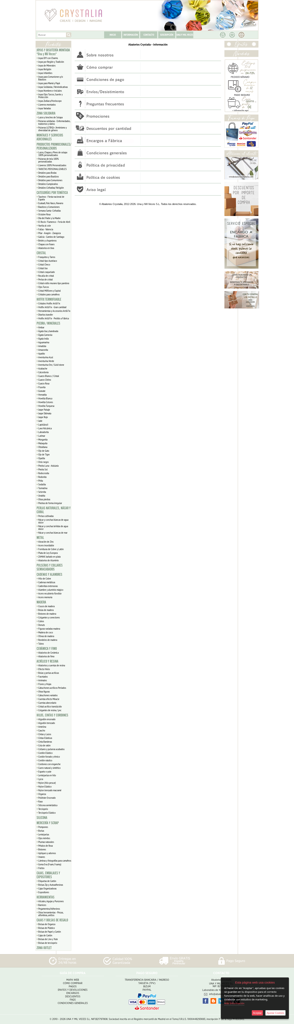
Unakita (41, 495)
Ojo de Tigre (44, 454)
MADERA (41, 602)
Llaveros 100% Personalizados (52, 165)
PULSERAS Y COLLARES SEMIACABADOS (50, 567)
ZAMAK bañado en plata (49, 556)
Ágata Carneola (45, 334)
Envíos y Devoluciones (72, 990)
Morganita (42, 439)
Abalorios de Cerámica (48, 652)
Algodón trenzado (46, 723)
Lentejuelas (43, 834)
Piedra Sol (43, 469)
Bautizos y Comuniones (49, 207)
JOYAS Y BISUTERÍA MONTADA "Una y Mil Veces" (53, 52)
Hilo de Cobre (44, 578)
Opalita (41, 458)
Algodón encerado (46, 719)
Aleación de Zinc (46, 541)
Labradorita (43, 432)
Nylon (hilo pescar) (47, 782)
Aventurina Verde (46, 361)
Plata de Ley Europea (48, 552)
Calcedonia (43, 372)
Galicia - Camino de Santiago (51, 236)
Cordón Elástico (45, 752)
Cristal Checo (44, 264)
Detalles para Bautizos (48, 176)
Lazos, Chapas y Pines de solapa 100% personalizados (52, 154)
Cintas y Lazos (44, 734)
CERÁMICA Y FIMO (47, 648)
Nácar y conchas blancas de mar (52, 532)
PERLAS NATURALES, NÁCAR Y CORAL (54, 510)
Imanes (41, 856)
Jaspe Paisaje (44, 409)
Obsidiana (42, 447)
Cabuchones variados (48, 695)
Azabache (42, 368)
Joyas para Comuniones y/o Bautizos (50, 78)
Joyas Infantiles (45, 73)
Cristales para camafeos (49, 294)
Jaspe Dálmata (44, 413)
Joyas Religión (44, 69)
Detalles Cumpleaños (48, 184)
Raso (40, 801)
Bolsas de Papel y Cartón (49, 931)
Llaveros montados (47, 104)
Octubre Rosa (44, 214)
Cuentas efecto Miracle (48, 699)
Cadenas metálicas (46, 582)
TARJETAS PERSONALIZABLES (52, 169)
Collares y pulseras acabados (51, 749)
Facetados (43, 676)
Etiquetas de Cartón (47, 881)
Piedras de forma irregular (50, 503)
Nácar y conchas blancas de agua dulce (53, 521)
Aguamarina (43, 342)
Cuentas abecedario (47, 702)
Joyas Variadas (44, 108)
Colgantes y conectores (49, 617)
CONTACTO (148, 35)
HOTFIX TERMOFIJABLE (49, 299)
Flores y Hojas (44, 684)
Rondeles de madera (47, 639)
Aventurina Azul (45, 357)
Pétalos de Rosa (45, 845)
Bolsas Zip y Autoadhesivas (50, 884)
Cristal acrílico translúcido (50, 706)
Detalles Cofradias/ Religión (51, 187)
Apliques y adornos (47, 853)
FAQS (73, 1000)
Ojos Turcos (43, 287)
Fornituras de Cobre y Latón (51, 549)
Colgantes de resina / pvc (49, 710)
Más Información (234, 1003)
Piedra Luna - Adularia (48, 465)
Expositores (43, 892)
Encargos (72, 993)
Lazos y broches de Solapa (50, 117)
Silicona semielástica (47, 805)
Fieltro (41, 868)
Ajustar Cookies (275, 1012)
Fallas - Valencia (45, 229)
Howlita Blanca (45, 398)
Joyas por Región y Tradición (51, 61)
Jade (40, 420)
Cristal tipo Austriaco (47, 260)
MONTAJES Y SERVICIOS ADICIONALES (50, 137)
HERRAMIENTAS (45, 897)
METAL (40, 538)
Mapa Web (72, 980)
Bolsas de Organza (46, 924)
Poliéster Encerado (47, 797)
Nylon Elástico (45, 786)
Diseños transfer (45, 314)
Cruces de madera (46, 606)
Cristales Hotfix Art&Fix (49, 303)
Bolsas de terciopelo (47, 942)
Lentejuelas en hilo (47, 775)
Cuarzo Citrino (44, 379)
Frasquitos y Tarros (46, 257)
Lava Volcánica (45, 428)
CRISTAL (41, 253)
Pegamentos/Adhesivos (49, 908)
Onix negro (43, 462)
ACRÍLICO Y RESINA (47, 661)
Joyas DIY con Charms (48, 58)
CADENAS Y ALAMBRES (49, 574)
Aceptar (257, 1012)
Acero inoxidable (46, 545)
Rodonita (42, 477)
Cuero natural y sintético (49, 767)
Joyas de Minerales (46, 65)
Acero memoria (45, 597)
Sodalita (42, 484)
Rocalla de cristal (46, 275)
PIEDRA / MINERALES (48, 323)
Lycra (40, 779)
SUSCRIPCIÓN (166, 35)
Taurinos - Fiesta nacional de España (51, 198)
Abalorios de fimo (46, 656)
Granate (41, 391)
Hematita (42, 394)
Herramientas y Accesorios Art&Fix (54, 311)
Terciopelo (43, 809)
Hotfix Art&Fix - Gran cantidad (52, 307)
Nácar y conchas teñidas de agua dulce (53, 527)
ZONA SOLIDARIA (46, 113)
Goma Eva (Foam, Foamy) (49, 864)
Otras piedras (44, 499)
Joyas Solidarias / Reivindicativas (53, 87)
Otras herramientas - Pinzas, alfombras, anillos (50, 914)
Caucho (41, 730)
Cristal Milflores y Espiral (49, 290)
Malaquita (42, 443)
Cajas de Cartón (45, 935)
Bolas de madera (46, 610)
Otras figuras (44, 691)
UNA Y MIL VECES (184, 35)
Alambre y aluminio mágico (50, 589)
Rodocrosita (43, 473)
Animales (42, 680)
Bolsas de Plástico (46, 928)
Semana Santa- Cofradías (49, 210)
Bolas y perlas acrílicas (48, 672)
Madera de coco (45, 632)
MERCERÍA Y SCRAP (48, 823)
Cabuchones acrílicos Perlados (52, 687)
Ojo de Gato (43, 450)
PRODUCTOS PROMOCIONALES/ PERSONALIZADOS (54, 146)
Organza (42, 794)
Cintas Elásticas (45, 738)
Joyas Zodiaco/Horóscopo (50, 100)
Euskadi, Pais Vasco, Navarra (50, 203)
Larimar (41, 435)
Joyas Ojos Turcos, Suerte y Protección (50, 96)
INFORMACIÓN (131, 35)
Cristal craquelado (46, 272)
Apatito (41, 353)
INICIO (113, 35)
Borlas (41, 830)
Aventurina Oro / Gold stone (51, 364)
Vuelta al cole (44, 225)
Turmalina (42, 488)
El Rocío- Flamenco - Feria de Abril (54, 221)
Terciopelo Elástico (47, 812)
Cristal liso (43, 268)
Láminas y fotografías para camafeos (54, 860)
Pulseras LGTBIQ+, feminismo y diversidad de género (52, 129)
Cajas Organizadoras (47, 888)
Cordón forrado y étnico (49, 756)
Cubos (41, 621)
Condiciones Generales (73, 1003)
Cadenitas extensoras (48, 586)
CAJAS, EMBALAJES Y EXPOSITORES (48, 875)
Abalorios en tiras (46, 248)
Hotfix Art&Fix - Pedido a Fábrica (53, 318)
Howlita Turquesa (46, 405)
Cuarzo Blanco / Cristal (48, 376)
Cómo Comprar (72, 983)
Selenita (42, 491)
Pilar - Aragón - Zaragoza (49, 233)
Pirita (40, 480)
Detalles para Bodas (47, 172)
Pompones (43, 827)
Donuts (41, 625)
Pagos (73, 986)
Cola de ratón (44, 745)
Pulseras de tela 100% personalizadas (48, 160)
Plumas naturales (46, 842)
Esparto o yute (44, 771)
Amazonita (43, 349)
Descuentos (72, 996)
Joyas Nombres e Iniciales (50, 90)
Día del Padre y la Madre (49, 218)
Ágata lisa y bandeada (48, 331)
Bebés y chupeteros (47, 240)
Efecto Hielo (44, 669)
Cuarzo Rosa (43, 383)
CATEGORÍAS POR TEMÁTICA (52, 193)
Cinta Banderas (45, 741)
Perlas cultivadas (46, 516)
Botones (42, 849)
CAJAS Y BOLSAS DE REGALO (52, 920)
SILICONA (42, 818)
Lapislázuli (43, 424)
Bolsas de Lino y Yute (48, 939)
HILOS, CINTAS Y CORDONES (52, 715)
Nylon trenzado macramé (49, 790)
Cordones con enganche (49, 764)
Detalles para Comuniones (50, 180)
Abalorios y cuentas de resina (51, 665)
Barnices (42, 905)
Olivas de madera (46, 636)
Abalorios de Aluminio (48, 560)
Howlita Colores (45, 402)
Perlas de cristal (45, 279)
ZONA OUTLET (44, 948)
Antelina (42, 726)
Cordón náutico (45, 760)
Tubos (41, 643)
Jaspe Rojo (43, 417)
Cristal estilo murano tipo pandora (53, 283)
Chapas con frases (46, 244)
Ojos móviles (44, 838)
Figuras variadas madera (49, 628)
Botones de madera (47, 613)
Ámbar (41, 327)
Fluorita (41, 387)
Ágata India (43, 338)
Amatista (42, 346)
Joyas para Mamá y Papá (49, 83)
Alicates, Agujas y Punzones (51, 901)
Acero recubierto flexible (50, 593)
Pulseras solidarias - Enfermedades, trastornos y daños (54, 122)
